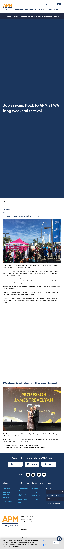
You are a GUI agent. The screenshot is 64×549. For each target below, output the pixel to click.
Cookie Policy (16, 546)
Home (16, 4)
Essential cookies (47, 542)
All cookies (47, 546)
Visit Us (50, 464)
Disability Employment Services (12, 281)
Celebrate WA (36, 271)
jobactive (26, 281)
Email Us (34, 464)
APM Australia (54, 498)
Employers (29, 10)
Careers (30, 4)
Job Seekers (19, 10)
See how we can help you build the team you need (30, 447)
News (16, 16)
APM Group (7, 16)
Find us (26, 4)
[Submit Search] (62, 492)
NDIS (35, 10)
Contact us (21, 4)
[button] (60, 10)
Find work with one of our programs (29, 445)
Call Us (17, 464)
